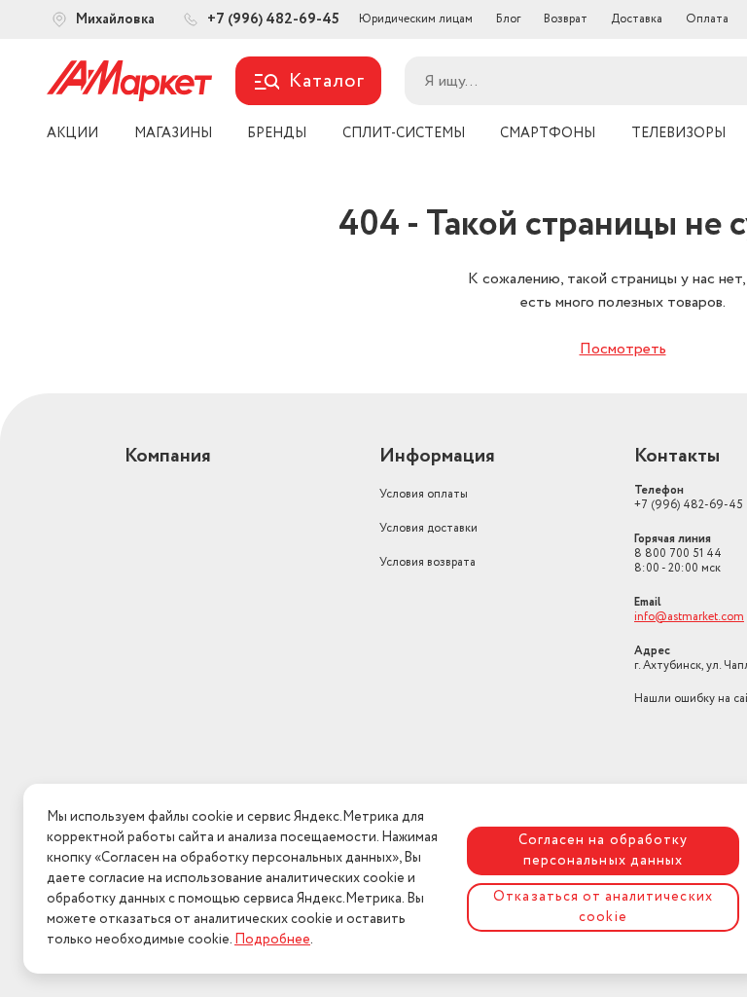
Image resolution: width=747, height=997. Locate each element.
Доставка (636, 19)
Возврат (565, 19)
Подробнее (272, 939)
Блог (508, 19)
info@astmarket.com (689, 617)
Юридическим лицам (416, 19)
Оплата (707, 19)
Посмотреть (623, 349)
